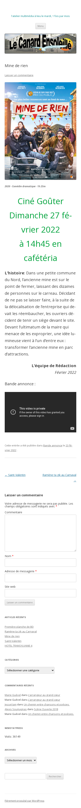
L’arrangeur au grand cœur (44, 695)
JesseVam (11, 704)
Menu (41, 25)
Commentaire (13, 512)
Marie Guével (13, 695)
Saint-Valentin (15, 475)
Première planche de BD (19, 626)
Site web (10, 586)
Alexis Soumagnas (16, 709)
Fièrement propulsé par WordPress (24, 800)
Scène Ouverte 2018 (46, 709)
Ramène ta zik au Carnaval (21, 631)
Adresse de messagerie (21, 571)
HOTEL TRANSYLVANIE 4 (18, 645)
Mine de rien (12, 636)
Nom (9, 556)
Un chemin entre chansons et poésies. (47, 704)
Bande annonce (52, 445)
